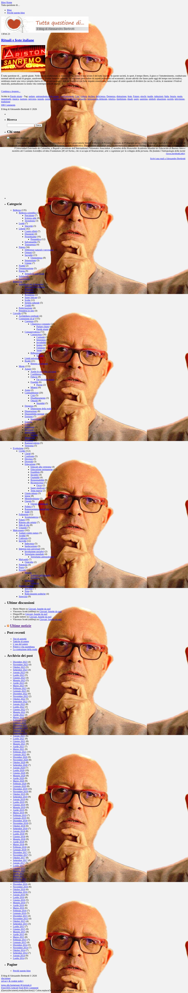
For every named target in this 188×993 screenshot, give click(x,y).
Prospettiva (36, 239)
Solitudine (29, 580)
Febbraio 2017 (19, 879)
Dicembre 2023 (20, 662)
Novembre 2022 (20, 696)
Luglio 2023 (18, 675)
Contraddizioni (31, 392)
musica (15, 99)
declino (91, 96)
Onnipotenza (36, 258)
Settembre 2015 (20, 924)
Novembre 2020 (20, 760)
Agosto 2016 (19, 894)
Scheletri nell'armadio (41, 575)
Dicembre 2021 (20, 725)
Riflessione (36, 353)
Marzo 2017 (18, 876)
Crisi (77, 96)
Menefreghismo (32, 498)
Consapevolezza (32, 332)
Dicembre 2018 (20, 820)
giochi (143, 96)
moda (179, 96)
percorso (32, 99)
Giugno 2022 (19, 709)
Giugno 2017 (19, 868)
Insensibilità (36, 419)
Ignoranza (41, 340)
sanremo (144, 99)
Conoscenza (36, 334)
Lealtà (22, 223)
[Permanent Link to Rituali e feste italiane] (23, 71)
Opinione (40, 347)
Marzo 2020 (18, 781)
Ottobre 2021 (19, 730)
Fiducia (34, 377)
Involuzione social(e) (34, 551)
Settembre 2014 (20, 953)
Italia (166, 96)
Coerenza (29, 321)
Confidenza (36, 374)
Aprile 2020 (18, 778)
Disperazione (31, 411)
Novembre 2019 (20, 791)
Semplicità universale (34, 273)
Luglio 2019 (18, 802)
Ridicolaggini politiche (35, 594)
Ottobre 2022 (19, 699)
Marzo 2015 (18, 937)
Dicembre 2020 (20, 757)
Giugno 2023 (19, 678)
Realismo (29, 289)
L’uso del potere (20, 644)
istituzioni (158, 96)
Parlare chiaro (42, 326)
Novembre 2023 (20, 664)
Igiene (27, 496)
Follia (27, 424)
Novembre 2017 (20, 855)
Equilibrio (35, 472)
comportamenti (67, 96)
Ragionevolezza (32, 443)
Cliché (28, 453)
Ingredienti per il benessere (31, 284)
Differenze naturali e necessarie (39, 250)
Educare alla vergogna (41, 467)
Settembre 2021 (20, 733)
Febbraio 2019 (19, 815)
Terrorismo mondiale (34, 554)
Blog (9, 10)
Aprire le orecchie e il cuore (43, 371)
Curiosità (40, 337)
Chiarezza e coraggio (40, 324)
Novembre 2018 (20, 823)
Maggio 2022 (19, 712)
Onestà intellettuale (39, 504)
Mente (22, 366)
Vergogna (29, 445)
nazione (23, 99)
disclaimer (6, 978)
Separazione (30, 260)
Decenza (29, 459)
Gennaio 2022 (19, 722)
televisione (179, 99)
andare (32, 96)
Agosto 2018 (19, 831)
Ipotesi (39, 345)
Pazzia (39, 385)
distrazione (121, 96)
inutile (150, 96)
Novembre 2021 (20, 728)
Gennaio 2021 (19, 754)
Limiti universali (32, 358)
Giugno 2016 (19, 900)
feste (130, 96)
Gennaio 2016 (19, 913)
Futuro (136, 96)
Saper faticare (31, 297)
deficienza (100, 96)
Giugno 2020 (19, 773)
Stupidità (40, 403)
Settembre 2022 (20, 701)
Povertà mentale (26, 586)
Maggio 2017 (19, 871)
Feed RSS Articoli (9, 988)
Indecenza (29, 543)
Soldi (27, 512)
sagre (136, 99)
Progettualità (30, 236)
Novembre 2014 (20, 947)
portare (48, 99)
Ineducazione (31, 546)
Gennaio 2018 (19, 849)
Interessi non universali (29, 549)
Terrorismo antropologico (42, 557)
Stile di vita (24, 525)
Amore (28, 369)
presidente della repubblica (65, 99)
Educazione (30, 464)
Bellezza (17, 210)
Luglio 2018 (18, 834)
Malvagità (23, 559)
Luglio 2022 (18, 707)
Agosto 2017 (19, 863)
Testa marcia (36, 490)
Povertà (22, 570)
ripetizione (121, 99)
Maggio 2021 (19, 744)
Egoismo (29, 416)
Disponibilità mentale (34, 414)
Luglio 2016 (18, 897)
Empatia (28, 422)
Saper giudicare (38, 488)
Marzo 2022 (18, 717)
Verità (39, 350)
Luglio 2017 (18, 865)
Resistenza (30, 295)
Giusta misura (31, 493)
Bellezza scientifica (28, 213)
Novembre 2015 (20, 918)
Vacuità (39, 355)
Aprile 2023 (18, 683)
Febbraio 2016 (19, 910)
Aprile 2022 (18, 715)
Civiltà (22, 451)
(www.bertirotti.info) (175, 153)
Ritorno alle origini (27, 522)
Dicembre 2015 (20, 916)
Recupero (29, 292)
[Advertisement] (29, 180)
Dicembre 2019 (20, 789)
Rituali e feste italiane (17, 40)
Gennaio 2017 (19, 881)
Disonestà (29, 234)
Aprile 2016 (18, 905)
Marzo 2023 (18, 685)
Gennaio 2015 (19, 942)
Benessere (17, 281)
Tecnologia (30, 220)
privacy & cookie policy (12, 981)
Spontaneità (24, 279)
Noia (27, 591)
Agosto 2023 (19, 672)
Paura (21, 567)
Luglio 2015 (18, 926)
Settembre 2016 (20, 892)
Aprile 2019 (18, 810)
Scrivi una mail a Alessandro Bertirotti (167, 158)
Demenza (110, 96)
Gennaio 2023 (19, 691)
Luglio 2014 (18, 958)
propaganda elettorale (97, 99)
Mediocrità (30, 437)
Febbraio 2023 (19, 688)
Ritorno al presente (39, 363)
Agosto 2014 (19, 955)
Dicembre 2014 (20, 945)
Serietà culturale (32, 303)
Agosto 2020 (19, 767)
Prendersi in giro (26, 310)
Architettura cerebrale (29, 316)
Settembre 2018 (20, 828)
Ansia (27, 390)
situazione (161, 99)
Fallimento (24, 514)
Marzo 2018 (18, 844)
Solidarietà (24, 276)
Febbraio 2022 (19, 720)
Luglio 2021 (18, 738)
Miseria (28, 572)
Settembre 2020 (20, 765)
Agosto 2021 (19, 736)
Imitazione (29, 427)
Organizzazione (26, 268)
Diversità (29, 461)
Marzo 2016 (18, 908)
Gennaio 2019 (19, 818)
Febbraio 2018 (19, 847)
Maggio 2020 (19, 775)
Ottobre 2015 (19, 921)
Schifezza (35, 578)
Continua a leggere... (10, 91)
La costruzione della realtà (25, 649)
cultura (83, 96)
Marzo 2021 (18, 749)
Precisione (29, 215)
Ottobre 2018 (19, 826)
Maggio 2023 (19, 680)
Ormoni (28, 252)
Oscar (39, 485)
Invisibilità (41, 342)
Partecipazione (25, 308)
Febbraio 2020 (19, 783)
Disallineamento (38, 398)
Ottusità (34, 400)
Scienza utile (30, 218)
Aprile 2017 (18, 873)
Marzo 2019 (18, 812)
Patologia (23, 564)
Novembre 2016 (20, 887)
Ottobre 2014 (19, 950)
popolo (40, 99)
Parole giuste (16, 96)
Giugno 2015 (19, 929)
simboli (152, 99)
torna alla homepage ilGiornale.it (16, 985)
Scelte (27, 300)
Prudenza (29, 440)
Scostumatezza (31, 517)
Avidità (22, 535)
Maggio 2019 (19, 807)
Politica (28, 506)
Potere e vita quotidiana (24, 646)
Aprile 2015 (18, 934)
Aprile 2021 (18, 746)
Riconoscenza (37, 482)
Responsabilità (37, 480)
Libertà (22, 228)
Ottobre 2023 (19, 667)
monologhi (6, 99)
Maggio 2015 (19, 932)
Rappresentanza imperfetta (37, 509)
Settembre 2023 (20, 670)
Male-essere (18, 530)
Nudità (22, 265)
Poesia (22, 271)
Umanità (23, 527)
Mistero (34, 387)
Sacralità (29, 255)
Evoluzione (18, 448)
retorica (111, 99)
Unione (28, 263)
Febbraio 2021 (19, 752)
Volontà (34, 435)
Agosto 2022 (19, 704)
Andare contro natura (28, 533)
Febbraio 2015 (19, 939)
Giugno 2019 (19, 805)
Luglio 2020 (18, 770)
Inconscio (29, 430)
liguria (173, 96)
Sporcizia (23, 596)
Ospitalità (35, 477)
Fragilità (34, 382)
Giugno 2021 (19, 741)
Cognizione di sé (26, 318)
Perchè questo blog (16, 12)
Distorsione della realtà (41, 408)
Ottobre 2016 (19, 889)
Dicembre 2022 (20, 693)
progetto (82, 99)
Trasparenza (30, 244)
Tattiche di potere (21, 641)
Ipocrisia (29, 588)
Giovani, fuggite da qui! (39, 609)
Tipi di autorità (19, 639)
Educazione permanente (42, 469)
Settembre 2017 (20, 860)
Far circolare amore (45, 379)
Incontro (34, 474)
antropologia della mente (47, 96)
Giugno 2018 (19, 836)
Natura (22, 247)
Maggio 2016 (19, 902)
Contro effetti (31, 231)
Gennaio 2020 (19, 786)
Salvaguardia (31, 242)
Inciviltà (22, 541)
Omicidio (29, 562)
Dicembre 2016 (20, 884)
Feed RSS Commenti (28, 988)
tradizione (5, 101)
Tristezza (35, 583)
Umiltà (28, 305)
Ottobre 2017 (19, 857)
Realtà (28, 361)
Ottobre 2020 (19, 762)
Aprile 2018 (18, 842)
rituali (130, 99)
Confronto (29, 456)
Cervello (17, 313)
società (170, 99)
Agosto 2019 (19, 799)
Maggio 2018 (19, 839)
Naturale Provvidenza (35, 287)
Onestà (28, 501)
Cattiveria (23, 538)
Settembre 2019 (20, 797)
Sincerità (29, 226)
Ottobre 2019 (19, 794)
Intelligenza (30, 432)
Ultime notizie (20, 626)
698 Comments (8, 105)
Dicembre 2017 (20, 852)
